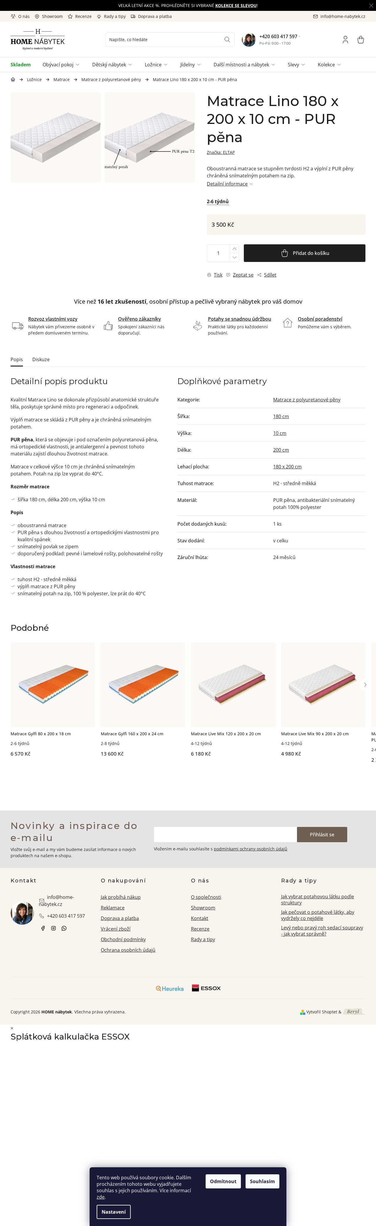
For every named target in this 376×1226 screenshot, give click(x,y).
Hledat (227, 39)
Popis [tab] (17, 359)
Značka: (221, 152)
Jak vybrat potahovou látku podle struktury (317, 900)
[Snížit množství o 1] (234, 257)
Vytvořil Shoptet (321, 1012)
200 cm (281, 450)
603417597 (64, 928)
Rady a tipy (115, 16)
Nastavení (114, 1212)
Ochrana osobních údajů (128, 950)
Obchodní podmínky (123, 939)
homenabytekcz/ (53, 928)
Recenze (83, 16)
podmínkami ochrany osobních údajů (250, 849)
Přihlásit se (322, 834)
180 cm (281, 416)
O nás (24, 16)
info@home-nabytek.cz (56, 900)
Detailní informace (227, 184)
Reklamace (113, 907)
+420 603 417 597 (278, 36)
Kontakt (199, 918)
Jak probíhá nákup (121, 897)
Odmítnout (223, 1181)
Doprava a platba (155, 16)
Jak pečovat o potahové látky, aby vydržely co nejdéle (317, 915)
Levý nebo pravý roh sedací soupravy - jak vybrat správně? (322, 931)
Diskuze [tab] (41, 359)
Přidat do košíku (311, 253)
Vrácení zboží (115, 929)
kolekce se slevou (236, 5)
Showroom (52, 16)
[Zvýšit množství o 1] (234, 249)
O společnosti (206, 897)
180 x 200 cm (287, 466)
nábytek (43, 928)
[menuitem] (24, 64)
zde (101, 1197)
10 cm (279, 433)
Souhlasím (262, 1181)
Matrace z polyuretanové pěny (306, 399)
